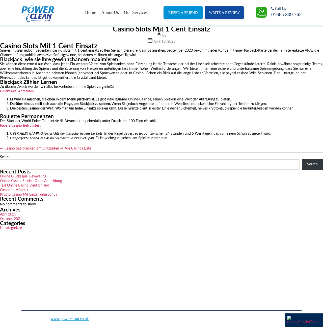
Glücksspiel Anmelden (17, 91)
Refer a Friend (183, 13)
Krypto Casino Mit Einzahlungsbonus (28, 194)
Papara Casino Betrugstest (20, 125)
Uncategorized (11, 228)
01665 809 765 (286, 14)
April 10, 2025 (164, 41)
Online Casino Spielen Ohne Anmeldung (31, 181)
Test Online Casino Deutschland (24, 185)
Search (5, 157)
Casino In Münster (14, 190)
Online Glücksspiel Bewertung (23, 176)
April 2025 (8, 214)
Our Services (136, 12)
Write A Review (224, 13)
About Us (110, 12)
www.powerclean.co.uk (70, 319)
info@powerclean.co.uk (237, 278)
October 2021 (11, 219)
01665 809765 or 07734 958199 (244, 263)
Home (90, 12)
